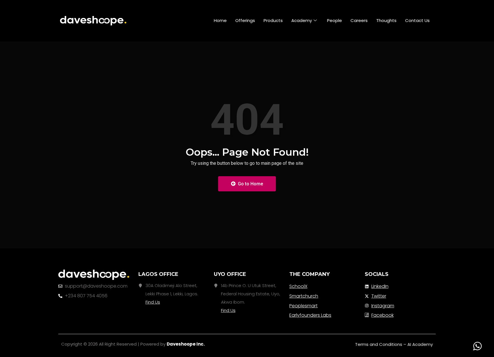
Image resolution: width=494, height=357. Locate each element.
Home (220, 20)
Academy (301, 20)
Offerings (245, 20)
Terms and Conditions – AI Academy (394, 344)
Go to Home (250, 183)
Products (273, 20)
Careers (359, 20)
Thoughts (386, 20)
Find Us (153, 302)
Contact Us (417, 20)
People (334, 20)
